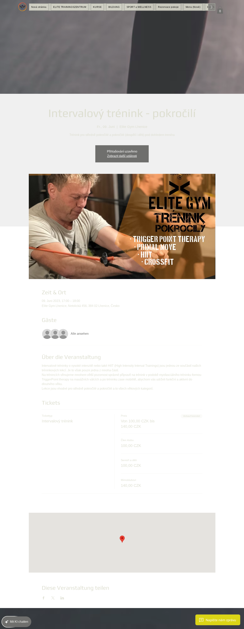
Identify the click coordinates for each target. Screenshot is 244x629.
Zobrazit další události (122, 156)
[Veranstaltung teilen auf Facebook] (43, 597)
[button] (220, 10)
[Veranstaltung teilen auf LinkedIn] (62, 597)
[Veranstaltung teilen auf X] (53, 597)
